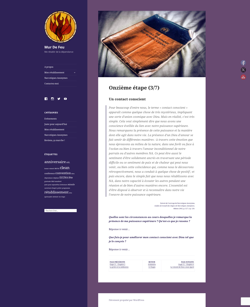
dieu (72, 174)
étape (63, 197)
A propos (48, 66)
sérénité (55, 197)
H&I (52, 181)
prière (59, 188)
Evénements (50, 118)
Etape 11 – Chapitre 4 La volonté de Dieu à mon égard (182, 264)
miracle (71, 184)
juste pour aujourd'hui (52, 185)
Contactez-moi (51, 83)
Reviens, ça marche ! (54, 140)
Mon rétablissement (54, 72)
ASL (68, 162)
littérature (63, 185)
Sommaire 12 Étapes (152, 264)
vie (60, 197)
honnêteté (58, 181)
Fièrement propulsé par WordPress (126, 300)
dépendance (48, 178)
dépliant (56, 178)
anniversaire (55, 161)
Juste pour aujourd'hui (55, 124)
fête (70, 177)
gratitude (47, 181)
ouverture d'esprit (50, 188)
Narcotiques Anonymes (55, 78)
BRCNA (57, 168)
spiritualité (48, 197)
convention (63, 173)
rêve (70, 193)
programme (66, 188)
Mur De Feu (54, 47)
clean (65, 167)
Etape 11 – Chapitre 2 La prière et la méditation (119, 264)
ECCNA (64, 177)
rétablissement (56, 192)
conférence (49, 173)
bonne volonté (49, 168)
